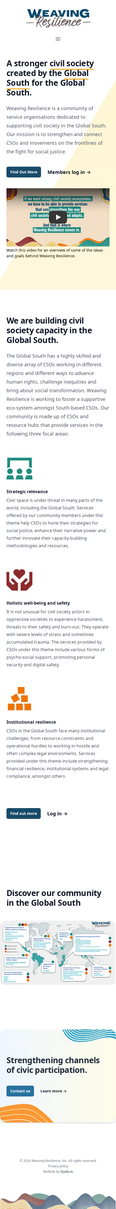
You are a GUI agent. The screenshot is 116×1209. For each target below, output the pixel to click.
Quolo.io (66, 1171)
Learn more (53, 1090)
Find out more (23, 813)
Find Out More (23, 171)
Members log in (69, 172)
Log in (57, 813)
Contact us (20, 1090)
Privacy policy (58, 1166)
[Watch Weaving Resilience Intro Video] (58, 217)
